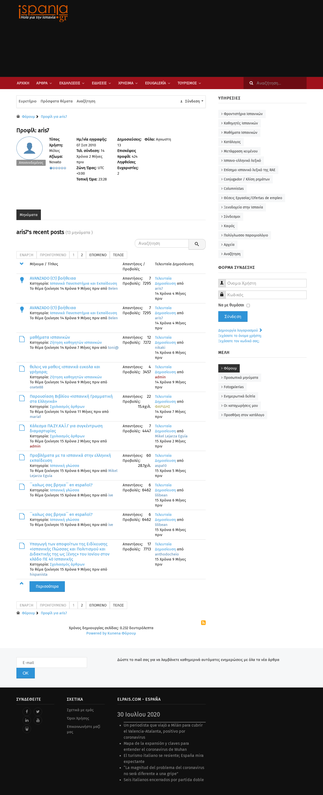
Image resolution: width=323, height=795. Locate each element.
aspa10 (161, 465)
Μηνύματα (29, 215)
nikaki (160, 347)
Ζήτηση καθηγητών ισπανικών (76, 342)
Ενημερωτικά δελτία (239, 396)
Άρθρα (42, 83)
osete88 (36, 387)
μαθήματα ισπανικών (50, 337)
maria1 (35, 416)
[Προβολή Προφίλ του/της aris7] (31, 152)
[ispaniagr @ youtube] (38, 720)
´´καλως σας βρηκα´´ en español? (61, 485)
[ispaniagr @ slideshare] (26, 729)
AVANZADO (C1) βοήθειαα (53, 278)
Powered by (96, 633)
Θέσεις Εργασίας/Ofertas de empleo (253, 198)
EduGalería (155, 83)
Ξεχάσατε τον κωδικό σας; (238, 341)
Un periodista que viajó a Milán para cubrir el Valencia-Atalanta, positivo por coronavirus (163, 731)
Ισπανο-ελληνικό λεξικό (242, 160)
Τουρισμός (187, 83)
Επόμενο (97, 255)
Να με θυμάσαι (231, 305)
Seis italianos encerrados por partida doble (164, 779)
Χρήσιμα (125, 83)
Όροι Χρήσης (78, 718)
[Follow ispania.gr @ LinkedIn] (26, 720)
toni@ (113, 347)
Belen (113, 288)
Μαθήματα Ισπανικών (240, 132)
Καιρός (229, 226)
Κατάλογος (232, 142)
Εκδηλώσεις (69, 83)
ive (110, 495)
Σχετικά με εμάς (80, 710)
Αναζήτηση (86, 101)
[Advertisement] (212, 38)
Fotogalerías (234, 387)
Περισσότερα (47, 586)
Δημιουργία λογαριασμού (238, 330)
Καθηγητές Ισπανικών (241, 123)
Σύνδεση (233, 316)
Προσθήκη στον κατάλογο (244, 415)
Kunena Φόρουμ (121, 633)
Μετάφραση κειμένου (241, 151)
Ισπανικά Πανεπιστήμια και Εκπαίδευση (83, 283)
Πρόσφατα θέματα (57, 101)
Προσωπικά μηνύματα (241, 378)
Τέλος (118, 255)
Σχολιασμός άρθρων (67, 406)
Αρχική (23, 83)
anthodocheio (167, 554)
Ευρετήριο (28, 101)
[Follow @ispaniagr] (38, 711)
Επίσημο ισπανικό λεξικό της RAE (249, 170)
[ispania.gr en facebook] (26, 711)
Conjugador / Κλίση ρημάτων (247, 179)
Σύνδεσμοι (232, 217)
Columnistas (234, 189)
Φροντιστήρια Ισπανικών (243, 114)
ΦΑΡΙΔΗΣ (162, 406)
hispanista (38, 574)
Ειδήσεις (99, 83)
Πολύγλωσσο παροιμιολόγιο (246, 235)
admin (160, 377)
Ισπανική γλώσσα (64, 465)
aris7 (159, 288)
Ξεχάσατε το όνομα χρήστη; (239, 336)
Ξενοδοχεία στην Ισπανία (243, 207)
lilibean (161, 495)
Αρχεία (229, 245)
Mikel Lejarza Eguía (171, 436)
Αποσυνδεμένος (31, 163)
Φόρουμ (230, 368)
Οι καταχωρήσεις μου (241, 406)
